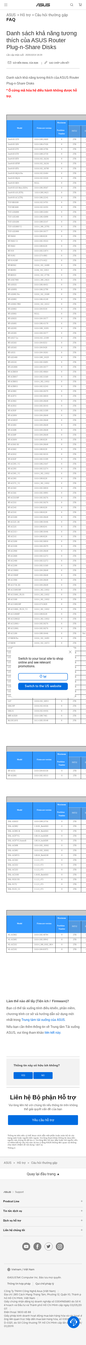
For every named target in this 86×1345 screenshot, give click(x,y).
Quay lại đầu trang (41, 1174)
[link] (43, 4)
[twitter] (49, 1246)
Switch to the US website (43, 686)
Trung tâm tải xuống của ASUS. (43, 1020)
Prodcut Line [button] (11, 1201)
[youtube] (26, 1246)
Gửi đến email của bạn (25, 63)
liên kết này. (53, 1032)
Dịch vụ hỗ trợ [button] (12, 1220)
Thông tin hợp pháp (19, 1283)
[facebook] (37, 1246)
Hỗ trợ (25, 15)
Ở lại (43, 677)
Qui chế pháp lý (44, 1283)
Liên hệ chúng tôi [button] (14, 1230)
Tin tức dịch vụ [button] (12, 1211)
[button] (6, 5)
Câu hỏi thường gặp (51, 15)
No (43, 1075)
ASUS (11, 15)
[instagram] (60, 1246)
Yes (23, 1075)
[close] (70, 651)
